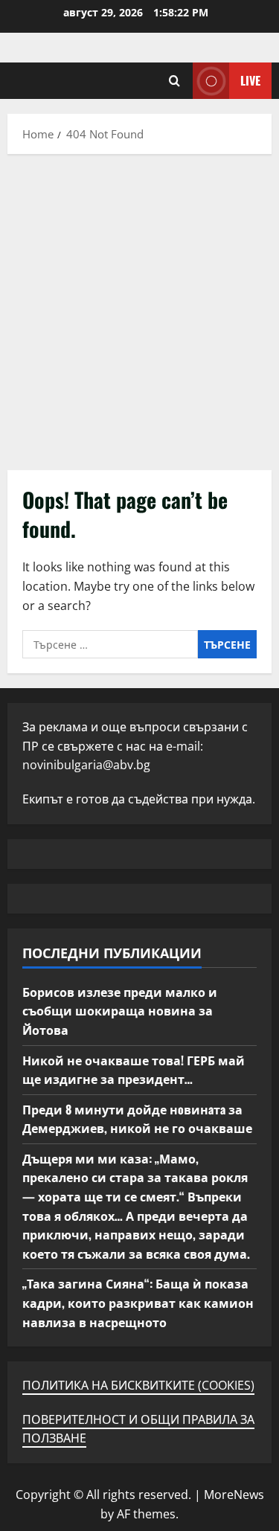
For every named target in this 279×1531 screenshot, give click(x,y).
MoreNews (234, 1494)
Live (250, 80)
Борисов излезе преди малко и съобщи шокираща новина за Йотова (119, 1011)
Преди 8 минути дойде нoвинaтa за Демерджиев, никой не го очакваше (137, 1118)
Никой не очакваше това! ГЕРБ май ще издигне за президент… (133, 1069)
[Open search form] (174, 80)
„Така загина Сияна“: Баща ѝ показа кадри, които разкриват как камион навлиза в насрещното (138, 1302)
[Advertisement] (139, 308)
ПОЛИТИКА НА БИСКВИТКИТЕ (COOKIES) (138, 1385)
